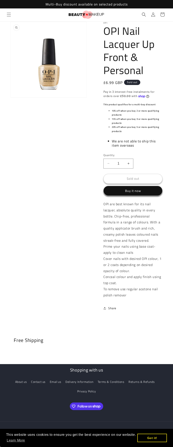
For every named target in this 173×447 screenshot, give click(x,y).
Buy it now (133, 190)
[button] (9, 14)
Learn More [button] (16, 440)
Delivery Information (79, 381)
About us (21, 381)
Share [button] (112, 308)
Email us (55, 381)
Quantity (108, 155)
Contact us (38, 381)
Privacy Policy (86, 391)
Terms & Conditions (111, 381)
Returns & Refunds (141, 381)
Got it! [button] (152, 438)
